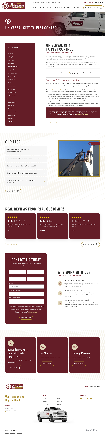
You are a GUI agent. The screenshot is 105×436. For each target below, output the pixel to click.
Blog (59, 2)
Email (28, 276)
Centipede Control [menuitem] (12, 70)
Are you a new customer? (15, 290)
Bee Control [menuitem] (11, 60)
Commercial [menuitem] (49, 8)
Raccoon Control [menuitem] (12, 92)
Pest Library (36, 2)
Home (44, 398)
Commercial (46, 401)
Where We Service (45, 2)
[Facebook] (84, 398)
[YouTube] (91, 398)
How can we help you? (14, 297)
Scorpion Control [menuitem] (12, 99)
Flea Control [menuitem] (11, 83)
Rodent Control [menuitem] (12, 96)
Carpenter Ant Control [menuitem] (13, 66)
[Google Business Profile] (81, 398)
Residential (59, 401)
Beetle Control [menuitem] (11, 63)
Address (11, 283)
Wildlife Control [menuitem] (12, 112)
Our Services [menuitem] (68, 8)
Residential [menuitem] (58, 8)
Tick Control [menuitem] (11, 105)
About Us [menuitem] (41, 8)
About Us (59, 398)
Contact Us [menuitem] (77, 8)
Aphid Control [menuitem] (11, 115)
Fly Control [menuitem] (10, 118)
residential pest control (55, 90)
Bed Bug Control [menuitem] (12, 57)
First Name (11, 269)
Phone (10, 276)
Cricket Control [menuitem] (11, 76)
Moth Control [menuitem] (11, 121)
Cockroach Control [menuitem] (12, 73)
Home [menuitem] (34, 8)
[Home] (13, 5)
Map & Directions (9, 412)
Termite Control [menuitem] (12, 102)
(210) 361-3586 (99, 2)
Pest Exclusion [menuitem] (11, 89)
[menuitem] (7, 433)
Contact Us (59, 404)
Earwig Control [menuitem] (11, 79)
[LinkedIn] (87, 398)
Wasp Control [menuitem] (11, 108)
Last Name (29, 269)
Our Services (46, 404)
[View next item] (14, 244)
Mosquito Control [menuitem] (12, 86)
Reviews (54, 2)
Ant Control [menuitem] (11, 53)
